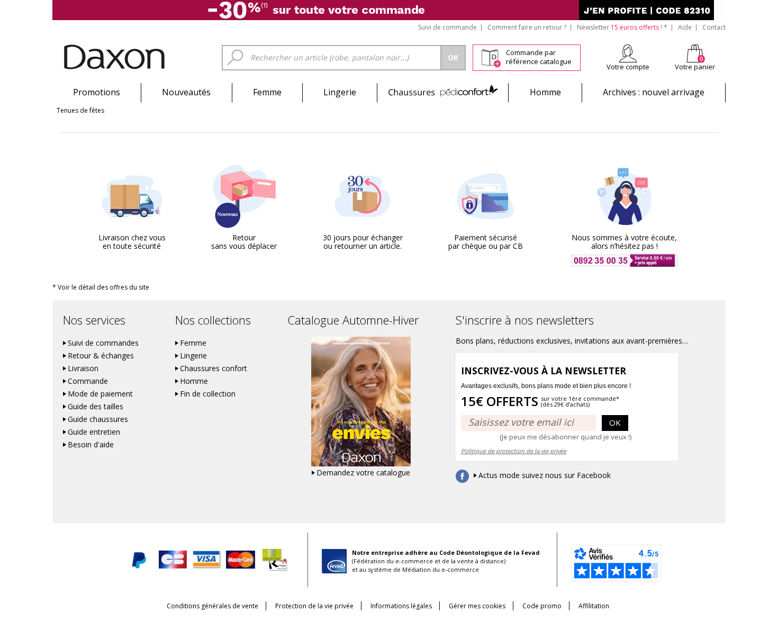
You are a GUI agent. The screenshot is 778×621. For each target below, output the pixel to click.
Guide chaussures (98, 419)
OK (615, 422)
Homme (545, 92)
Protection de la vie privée (314, 605)
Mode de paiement (100, 394)
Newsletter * (622, 27)
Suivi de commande (447, 27)
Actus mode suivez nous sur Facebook (544, 475)
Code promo (542, 605)
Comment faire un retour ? (526, 27)
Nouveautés (186, 92)
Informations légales (401, 605)
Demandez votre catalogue (363, 472)
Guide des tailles (95, 406)
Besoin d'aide (91, 444)
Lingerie (339, 92)
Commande (88, 381)
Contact (714, 27)
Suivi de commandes (103, 343)
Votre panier (695, 66)
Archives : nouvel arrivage (653, 92)
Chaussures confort (213, 368)
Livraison (83, 368)
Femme (267, 92)
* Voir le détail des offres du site (100, 287)
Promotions (96, 92)
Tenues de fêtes (80, 110)
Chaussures (442, 92)
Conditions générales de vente (212, 605)
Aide (685, 27)
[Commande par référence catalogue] (491, 56)
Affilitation (593, 605)
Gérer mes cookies (477, 605)
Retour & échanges (101, 355)
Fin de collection (208, 394)
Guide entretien (94, 432)
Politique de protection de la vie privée (513, 451)
